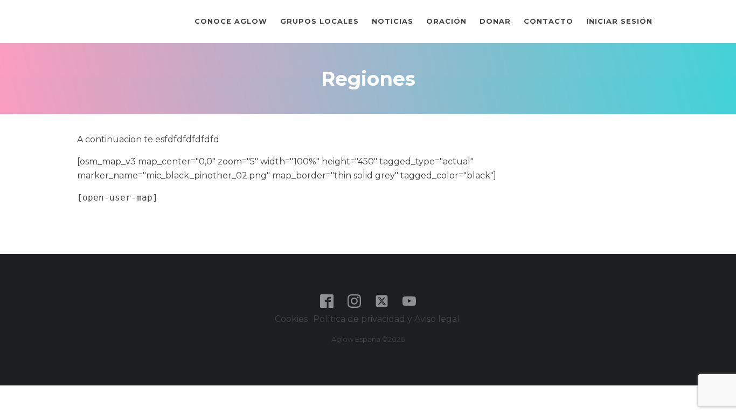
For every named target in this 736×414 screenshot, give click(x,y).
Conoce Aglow (231, 21)
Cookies (291, 319)
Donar (495, 21)
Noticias (392, 21)
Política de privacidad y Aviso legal (387, 319)
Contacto (548, 21)
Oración (446, 21)
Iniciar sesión (619, 21)
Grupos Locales (319, 21)
